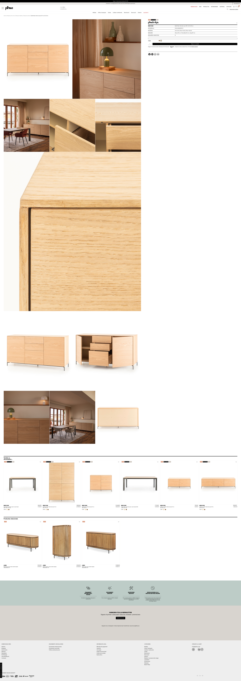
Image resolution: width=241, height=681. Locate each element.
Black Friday (147, 664)
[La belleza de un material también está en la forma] (120, 632)
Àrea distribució (237, 3)
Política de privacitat (101, 651)
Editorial (3, 651)
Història (3, 646)
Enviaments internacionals (55, 646)
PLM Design (4, 654)
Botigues (4, 648)
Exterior (140, 12)
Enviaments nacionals (54, 648)
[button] (236, 23)
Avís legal (99, 649)
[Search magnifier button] (227, 9)
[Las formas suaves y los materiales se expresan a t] (153, 632)
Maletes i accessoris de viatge (151, 658)
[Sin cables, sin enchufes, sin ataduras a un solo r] (137, 632)
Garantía (99, 648)
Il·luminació (126, 12)
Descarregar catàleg (234, 9)
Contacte (4, 658)
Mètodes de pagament (102, 646)
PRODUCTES (206, 6)
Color (149, 40)
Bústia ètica (99, 654)
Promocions (147, 661)
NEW (200, 6)
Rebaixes (146, 663)
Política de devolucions (54, 649)
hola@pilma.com (196, 646)
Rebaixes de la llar (11, 15)
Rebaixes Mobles (19, 15)
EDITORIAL (222, 6)
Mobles (94, 12)
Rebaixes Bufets (26, 15)
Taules (109, 12)
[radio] (159, 40)
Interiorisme (4, 649)
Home (5, 15)
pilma (9, 7)
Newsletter (4, 653)
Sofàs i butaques (102, 12)
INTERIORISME (214, 6)
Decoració (133, 12)
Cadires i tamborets (117, 12)
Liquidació (145, 12)
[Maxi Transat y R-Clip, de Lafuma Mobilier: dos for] (104, 632)
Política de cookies (101, 653)
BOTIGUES (229, 6)
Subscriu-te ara (120, 618)
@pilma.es (136, 625)
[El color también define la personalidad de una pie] (88, 632)
